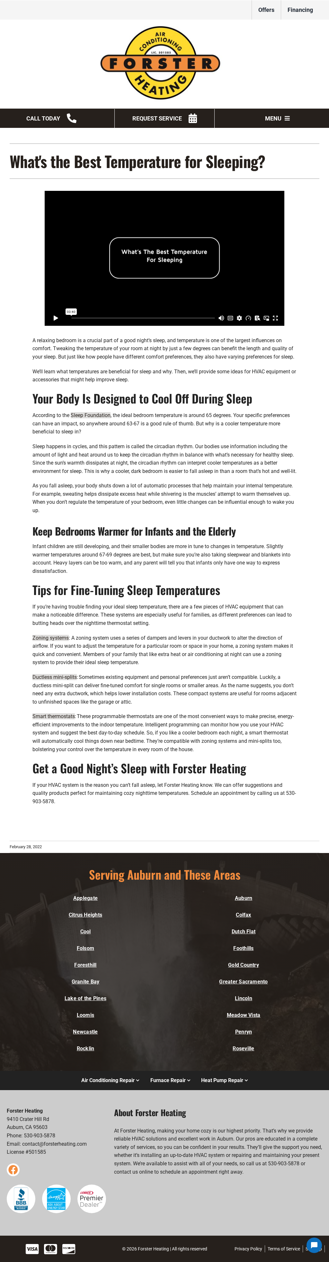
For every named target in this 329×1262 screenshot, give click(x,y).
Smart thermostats (53, 716)
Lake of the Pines (85, 998)
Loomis (85, 1015)
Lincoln (243, 998)
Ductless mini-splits (54, 677)
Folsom (85, 948)
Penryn (243, 1032)
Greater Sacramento (243, 982)
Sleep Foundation (91, 415)
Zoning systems (50, 638)
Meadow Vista (244, 1015)
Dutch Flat (243, 932)
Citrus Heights (85, 915)
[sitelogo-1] (164, 28)
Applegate (85, 898)
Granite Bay (86, 982)
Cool (85, 932)
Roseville (243, 1048)
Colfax (243, 915)
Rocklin (85, 1048)
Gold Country (243, 965)
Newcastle (85, 1032)
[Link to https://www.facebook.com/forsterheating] (13, 1169)
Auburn (243, 898)
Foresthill (85, 965)
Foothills (243, 948)
